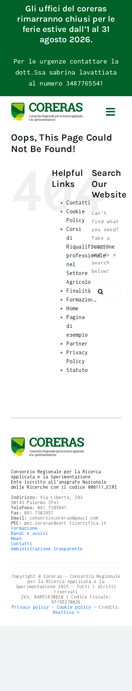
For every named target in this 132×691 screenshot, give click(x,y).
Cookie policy (74, 607)
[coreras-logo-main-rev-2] (47, 105)
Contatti (78, 202)
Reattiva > (66, 612)
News (16, 538)
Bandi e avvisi (29, 533)
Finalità (78, 290)
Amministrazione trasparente (46, 548)
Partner (77, 343)
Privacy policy (30, 607)
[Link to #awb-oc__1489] (110, 112)
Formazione (81, 299)
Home (72, 308)
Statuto (77, 370)
